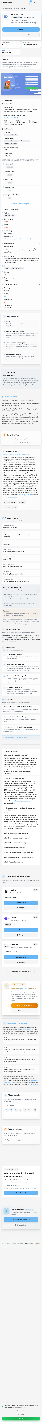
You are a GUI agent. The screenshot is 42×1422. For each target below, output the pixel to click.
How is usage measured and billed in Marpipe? (19, 852)
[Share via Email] (29, 1110)
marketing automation (26, 494)
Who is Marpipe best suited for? (14, 862)
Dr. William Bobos (29, 17)
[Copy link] (35, 1110)
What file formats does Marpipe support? (17, 838)
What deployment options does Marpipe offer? (19, 857)
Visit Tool (20, 29)
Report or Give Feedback (15, 1140)
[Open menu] (39, 2)
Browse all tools (22, 1225)
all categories (12, 497)
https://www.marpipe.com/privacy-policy (16, 239)
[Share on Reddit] (25, 1110)
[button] (21, 439)
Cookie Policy (22, 1407)
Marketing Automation (12, 8)
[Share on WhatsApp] (20, 1110)
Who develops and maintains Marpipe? (16, 843)
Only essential (21, 1411)
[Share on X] (7, 1110)
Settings (22, 1414)
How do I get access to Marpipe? (14, 847)
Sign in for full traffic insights (20, 204)
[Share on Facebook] (16, 1110)
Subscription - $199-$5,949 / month (14, 551)
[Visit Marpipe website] (21, 84)
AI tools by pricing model (22, 801)
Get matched (20, 1193)
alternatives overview (27, 1029)
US (5, 296)
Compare (23, 502)
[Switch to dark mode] (35, 3)
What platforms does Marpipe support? (16, 833)
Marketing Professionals (11, 507)
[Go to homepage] (1, 8)
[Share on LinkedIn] (11, 1110)
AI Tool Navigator (33, 1084)
